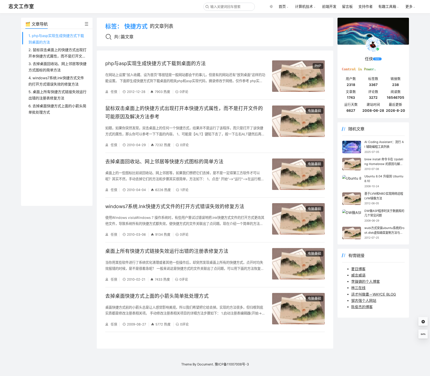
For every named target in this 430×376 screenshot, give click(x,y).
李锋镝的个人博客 (365, 281)
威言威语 (358, 275)
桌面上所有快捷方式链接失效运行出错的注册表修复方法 (166, 251)
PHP (318, 66)
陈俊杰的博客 (362, 307)
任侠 (113, 92)
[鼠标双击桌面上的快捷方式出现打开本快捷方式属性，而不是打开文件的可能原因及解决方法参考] (298, 126)
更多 (409, 6)
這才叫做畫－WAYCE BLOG (373, 294)
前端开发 (329, 6)
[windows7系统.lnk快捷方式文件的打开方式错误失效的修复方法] (298, 220)
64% (423, 334)
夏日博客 (358, 269)
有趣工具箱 (387, 6)
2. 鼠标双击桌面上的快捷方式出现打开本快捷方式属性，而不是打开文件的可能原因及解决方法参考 (57, 56)
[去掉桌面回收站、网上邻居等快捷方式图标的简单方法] (298, 175)
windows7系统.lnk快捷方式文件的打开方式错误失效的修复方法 (174, 206)
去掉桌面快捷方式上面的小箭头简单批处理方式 (157, 296)
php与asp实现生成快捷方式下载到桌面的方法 (155, 63)
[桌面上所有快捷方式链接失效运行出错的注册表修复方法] (298, 264)
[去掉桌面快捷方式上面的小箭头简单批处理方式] (298, 309)
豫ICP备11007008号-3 (232, 364)
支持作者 (365, 6)
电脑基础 (314, 111)
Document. (205, 364)
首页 (282, 6)
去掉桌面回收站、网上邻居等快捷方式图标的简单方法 (164, 161)
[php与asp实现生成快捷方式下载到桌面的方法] (298, 77)
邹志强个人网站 (363, 300)
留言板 (347, 6)
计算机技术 (304, 6)
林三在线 (358, 288)
